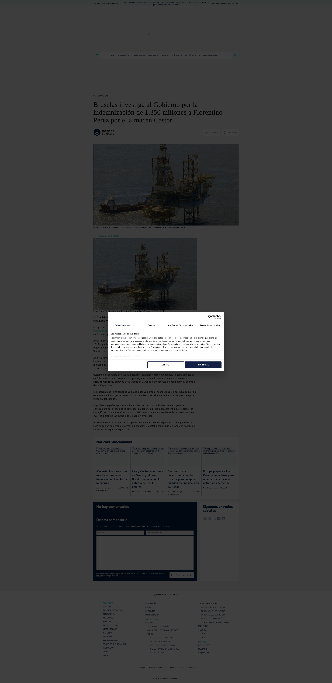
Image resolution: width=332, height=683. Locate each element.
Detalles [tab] (151, 325)
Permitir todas (203, 365)
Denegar (165, 365)
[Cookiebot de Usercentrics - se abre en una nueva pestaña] (210, 317)
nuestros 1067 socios (131, 338)
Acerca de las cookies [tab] (210, 325)
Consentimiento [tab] (122, 325)
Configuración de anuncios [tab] (180, 325)
